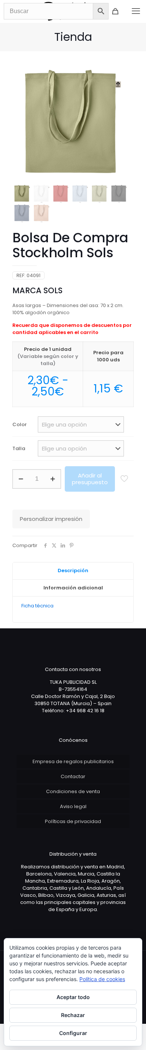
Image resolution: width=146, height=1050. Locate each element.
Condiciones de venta (73, 791)
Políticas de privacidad (73, 821)
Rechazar (73, 1015)
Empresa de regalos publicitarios (73, 761)
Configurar (73, 1033)
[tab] (73, 571)
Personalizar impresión (51, 519)
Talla (18, 448)
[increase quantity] (52, 479)
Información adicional (73, 587)
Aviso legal (73, 806)
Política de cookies (102, 979)
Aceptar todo (73, 997)
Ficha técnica (37, 605)
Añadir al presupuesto (90, 478)
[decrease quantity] (20, 479)
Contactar (73, 776)
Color (19, 424)
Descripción (73, 570)
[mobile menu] (136, 11)
